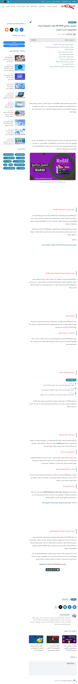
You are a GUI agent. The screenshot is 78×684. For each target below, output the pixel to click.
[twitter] (5, 2)
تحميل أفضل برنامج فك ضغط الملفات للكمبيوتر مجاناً (56, 503)
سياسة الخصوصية (66, 1)
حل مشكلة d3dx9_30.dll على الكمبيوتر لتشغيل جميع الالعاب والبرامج (9, 105)
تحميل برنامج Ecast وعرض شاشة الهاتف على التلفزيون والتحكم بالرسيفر (9, 78)
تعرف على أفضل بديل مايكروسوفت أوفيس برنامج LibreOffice (70, 648)
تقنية (11, 164)
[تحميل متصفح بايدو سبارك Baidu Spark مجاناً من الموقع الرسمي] (20, 122)
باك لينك (22, 158)
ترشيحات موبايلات (10, 6)
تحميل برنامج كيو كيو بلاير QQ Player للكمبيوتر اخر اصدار (9, 68)
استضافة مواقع (20, 154)
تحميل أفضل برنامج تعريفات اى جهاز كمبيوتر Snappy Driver (8, 114)
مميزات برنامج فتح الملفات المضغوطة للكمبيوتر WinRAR (60, 47)
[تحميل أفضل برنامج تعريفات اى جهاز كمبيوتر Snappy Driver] (20, 113)
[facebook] (11, 2)
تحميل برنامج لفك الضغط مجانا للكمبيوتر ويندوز (62, 66)
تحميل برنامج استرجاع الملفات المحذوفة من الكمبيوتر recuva (36, 648)
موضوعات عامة (10, 168)
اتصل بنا (74, 1)
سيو (5, 164)
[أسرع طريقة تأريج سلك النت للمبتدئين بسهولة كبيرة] (20, 58)
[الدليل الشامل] (68, 6)
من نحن (48, 1)
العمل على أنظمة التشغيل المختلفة (65, 61)
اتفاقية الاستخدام (56, 1)
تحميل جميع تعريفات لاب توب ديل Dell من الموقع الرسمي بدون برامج (9, 96)
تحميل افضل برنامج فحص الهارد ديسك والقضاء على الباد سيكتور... (56, 395)
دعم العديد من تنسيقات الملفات (66, 52)
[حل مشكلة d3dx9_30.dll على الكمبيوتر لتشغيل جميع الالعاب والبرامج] (20, 104)
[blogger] (7, 30)
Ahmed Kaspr (69, 34)
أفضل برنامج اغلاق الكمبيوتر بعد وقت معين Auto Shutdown (58, 385)
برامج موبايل (42, 6)
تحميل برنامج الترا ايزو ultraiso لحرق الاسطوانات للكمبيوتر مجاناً (59, 245)
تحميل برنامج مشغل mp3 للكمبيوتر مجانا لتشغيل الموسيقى (9, 87)
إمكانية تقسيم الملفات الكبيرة (66, 54)
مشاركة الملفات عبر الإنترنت (67, 59)
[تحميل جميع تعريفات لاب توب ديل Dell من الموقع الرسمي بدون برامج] (20, 95)
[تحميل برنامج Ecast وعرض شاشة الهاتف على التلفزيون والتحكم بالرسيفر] (20, 76)
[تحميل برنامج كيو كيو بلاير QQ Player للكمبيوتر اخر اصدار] (20, 67)
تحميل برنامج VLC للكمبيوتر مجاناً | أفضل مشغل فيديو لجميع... (53, 648)
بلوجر (27, 6)
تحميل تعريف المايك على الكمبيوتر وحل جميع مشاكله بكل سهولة (8, 142)
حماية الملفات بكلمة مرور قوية (66, 57)
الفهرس (43, 1)
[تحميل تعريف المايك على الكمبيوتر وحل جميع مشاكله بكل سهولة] (20, 141)
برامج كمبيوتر (33, 6)
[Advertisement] (39, 16)
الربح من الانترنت (20, 6)
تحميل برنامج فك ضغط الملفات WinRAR (64, 44)
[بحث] (3, 6)
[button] (70, 607)
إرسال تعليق (70, 663)
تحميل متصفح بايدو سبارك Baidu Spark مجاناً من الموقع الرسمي (8, 124)
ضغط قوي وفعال (69, 49)
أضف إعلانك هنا (14, 45)
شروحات (49, 6)
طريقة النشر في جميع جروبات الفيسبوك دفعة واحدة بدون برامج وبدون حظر (9, 133)
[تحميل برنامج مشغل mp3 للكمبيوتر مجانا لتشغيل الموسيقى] (20, 86)
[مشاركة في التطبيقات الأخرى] (56, 607)
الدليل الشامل (58, 680)
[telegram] (8, 2)
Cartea (14, 42)
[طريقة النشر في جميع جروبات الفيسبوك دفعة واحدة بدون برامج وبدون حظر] (20, 132)
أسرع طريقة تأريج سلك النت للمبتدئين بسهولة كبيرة (8, 59)
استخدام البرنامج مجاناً (68, 64)
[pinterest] (3, 2)
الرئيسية (54, 6)
